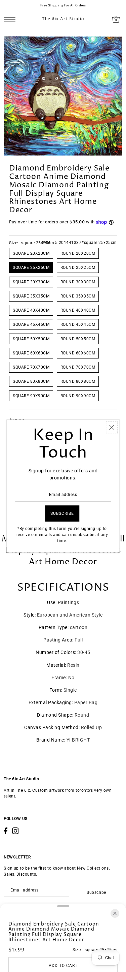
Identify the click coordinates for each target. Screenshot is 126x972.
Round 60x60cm (77, 353)
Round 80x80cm (77, 381)
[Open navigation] (11, 19)
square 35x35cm (31, 296)
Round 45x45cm (77, 324)
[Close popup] (112, 427)
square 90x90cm (31, 396)
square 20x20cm (31, 253)
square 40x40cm (31, 310)
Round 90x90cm (77, 396)
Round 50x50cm (77, 339)
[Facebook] (5, 830)
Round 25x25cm (77, 267)
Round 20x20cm (77, 253)
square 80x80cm (31, 381)
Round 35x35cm (77, 296)
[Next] (115, 45)
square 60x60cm (31, 353)
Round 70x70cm (77, 367)
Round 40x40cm (77, 310)
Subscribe (96, 892)
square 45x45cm (31, 324)
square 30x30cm (31, 282)
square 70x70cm (31, 367)
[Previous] (99, 45)
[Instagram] (15, 830)
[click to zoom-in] (14, 47)
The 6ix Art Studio (63, 19)
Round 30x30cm (77, 282)
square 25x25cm (31, 267)
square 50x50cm (31, 339)
